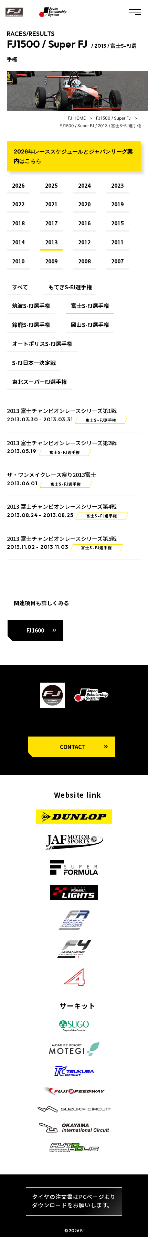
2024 (84, 185)
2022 (18, 204)
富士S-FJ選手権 (90, 306)
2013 (51, 242)
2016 (84, 223)
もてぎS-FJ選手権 (70, 287)
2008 (84, 261)
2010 (18, 261)
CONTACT (73, 746)
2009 (51, 261)
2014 (18, 242)
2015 (117, 223)
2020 (84, 204)
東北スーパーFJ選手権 (39, 382)
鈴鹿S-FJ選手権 (31, 325)
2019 (117, 204)
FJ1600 (35, 630)
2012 (84, 242)
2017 (51, 223)
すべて (20, 287)
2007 (117, 261)
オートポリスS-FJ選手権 (42, 344)
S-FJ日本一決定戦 (34, 363)
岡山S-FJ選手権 (90, 325)
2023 (117, 185)
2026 (18, 185)
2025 (51, 185)
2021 (51, 204)
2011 (117, 242)
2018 (18, 223)
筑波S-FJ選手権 (31, 306)
